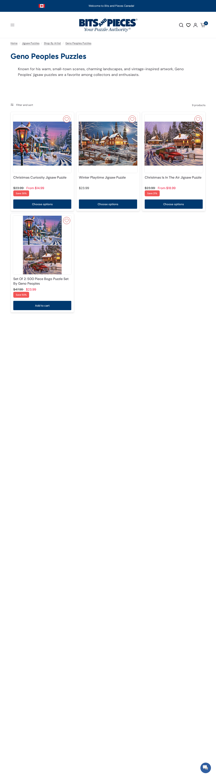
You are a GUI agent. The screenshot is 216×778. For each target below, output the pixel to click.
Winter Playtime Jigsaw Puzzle (102, 177)
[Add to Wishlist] (67, 119)
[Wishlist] (188, 25)
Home (14, 43)
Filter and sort (24, 105)
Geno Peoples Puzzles (78, 43)
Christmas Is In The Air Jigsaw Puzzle (173, 177)
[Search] (181, 25)
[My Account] (195, 25)
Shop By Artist (52, 43)
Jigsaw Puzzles (30, 43)
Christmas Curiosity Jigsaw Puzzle (39, 177)
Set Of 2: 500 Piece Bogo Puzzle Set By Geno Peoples (41, 281)
